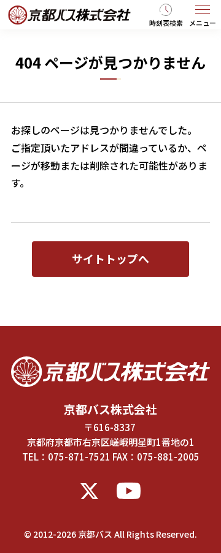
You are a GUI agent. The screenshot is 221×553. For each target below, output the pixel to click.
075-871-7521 (79, 456)
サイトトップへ (110, 258)
